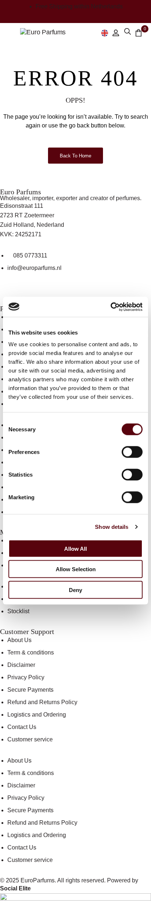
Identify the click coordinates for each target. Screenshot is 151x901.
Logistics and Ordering (36, 714)
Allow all (75, 548)
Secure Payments (30, 690)
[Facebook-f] (9, 294)
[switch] (132, 452)
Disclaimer (21, 665)
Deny (75, 590)
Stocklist (18, 611)
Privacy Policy (25, 677)
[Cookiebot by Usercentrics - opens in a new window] (110, 307)
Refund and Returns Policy (42, 702)
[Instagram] (29, 294)
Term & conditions (30, 652)
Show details (111, 527)
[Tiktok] (49, 294)
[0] (138, 33)
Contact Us (21, 727)
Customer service (30, 739)
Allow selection (76, 569)
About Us (19, 640)
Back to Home (75, 156)
